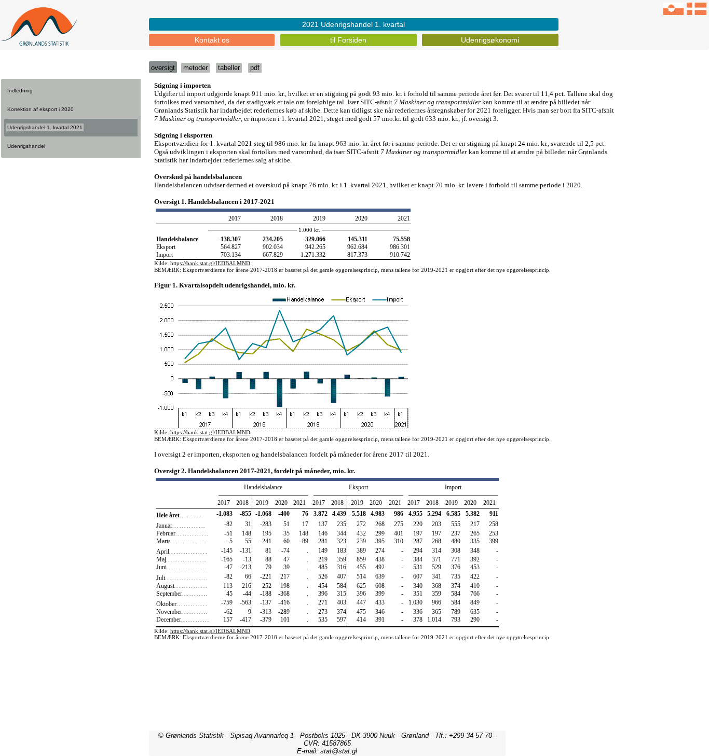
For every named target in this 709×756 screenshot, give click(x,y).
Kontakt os (212, 40)
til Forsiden (348, 40)
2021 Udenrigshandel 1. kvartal (353, 24)
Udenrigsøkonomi (490, 40)
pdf (255, 68)
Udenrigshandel (26, 146)
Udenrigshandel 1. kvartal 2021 (45, 127)
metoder (195, 68)
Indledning (20, 90)
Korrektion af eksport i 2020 (40, 109)
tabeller (229, 68)
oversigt (163, 68)
